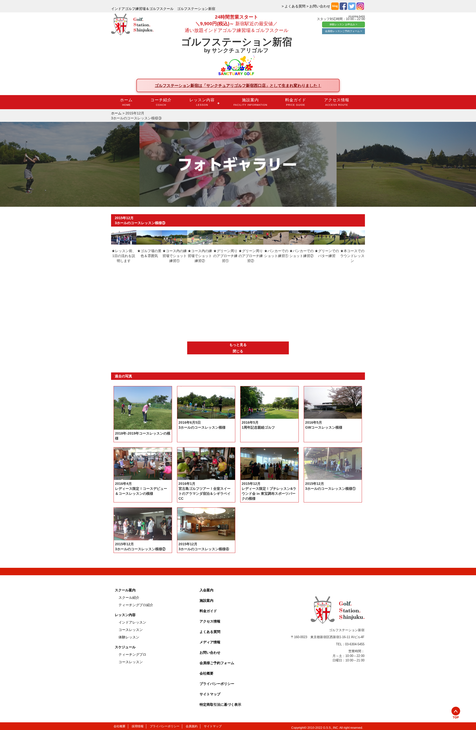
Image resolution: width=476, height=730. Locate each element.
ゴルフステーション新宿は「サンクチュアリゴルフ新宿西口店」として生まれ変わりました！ (238, 85)
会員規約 (192, 726)
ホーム (126, 102)
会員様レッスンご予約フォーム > (343, 31)
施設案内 (250, 102)
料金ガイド (295, 102)
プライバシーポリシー (217, 684)
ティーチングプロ (132, 654)
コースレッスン (131, 630)
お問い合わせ (210, 652)
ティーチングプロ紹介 (136, 605)
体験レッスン (129, 637)
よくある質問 (210, 632)
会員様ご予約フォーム (217, 663)
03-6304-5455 (357, 16)
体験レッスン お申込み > (343, 24)
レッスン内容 (202, 102)
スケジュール (125, 647)
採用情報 (138, 726)
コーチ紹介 (161, 102)
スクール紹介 (129, 598)
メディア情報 (210, 642)
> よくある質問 (293, 6)
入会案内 (206, 590)
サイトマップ (210, 694)
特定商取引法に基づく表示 (220, 704)
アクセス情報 (336, 102)
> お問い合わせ (318, 6)
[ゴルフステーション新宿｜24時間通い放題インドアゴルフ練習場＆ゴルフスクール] (132, 25)
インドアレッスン (132, 622)
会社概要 (206, 673)
